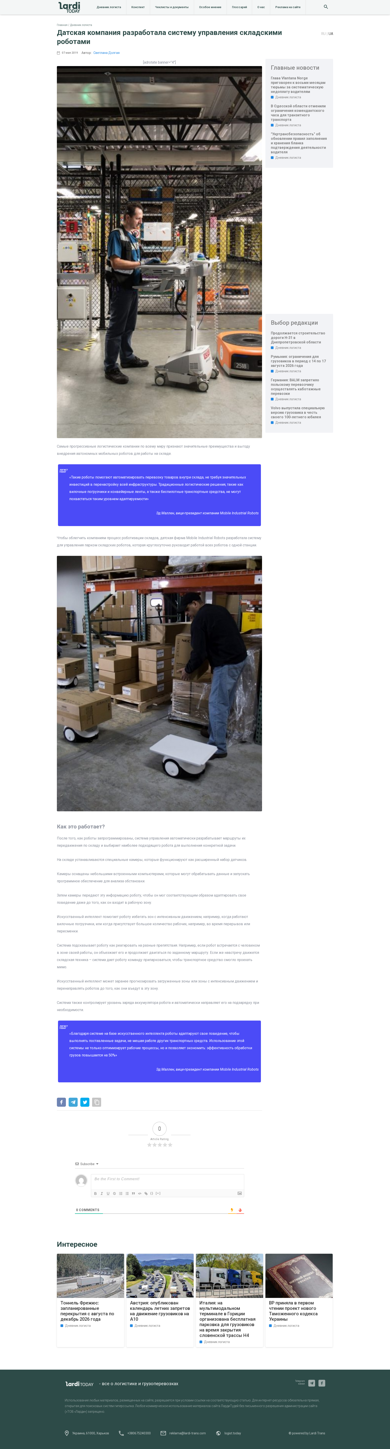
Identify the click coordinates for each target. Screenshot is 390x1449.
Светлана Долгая (106, 53)
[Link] (146, 1193)
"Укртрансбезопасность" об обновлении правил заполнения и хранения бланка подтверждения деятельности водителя (299, 143)
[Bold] (95, 1193)
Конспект (138, 7)
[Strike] (114, 1193)
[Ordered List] (121, 1193)
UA (331, 34)
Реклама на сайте (288, 7)
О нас (261, 7)
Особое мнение (210, 7)
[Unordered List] (127, 1193)
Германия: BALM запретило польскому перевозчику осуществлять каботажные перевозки (296, 387)
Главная (62, 25)
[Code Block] (140, 1193)
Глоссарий (239, 7)
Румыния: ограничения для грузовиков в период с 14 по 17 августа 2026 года (298, 361)
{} (151, 1193)
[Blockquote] (133, 1193)
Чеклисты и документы (172, 7)
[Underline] (108, 1193)
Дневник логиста (109, 7)
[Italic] (102, 1193)
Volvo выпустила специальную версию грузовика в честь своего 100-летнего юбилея (298, 412)
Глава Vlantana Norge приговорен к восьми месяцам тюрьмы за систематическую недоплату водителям (298, 85)
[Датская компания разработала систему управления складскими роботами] (61, 1103)
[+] (158, 1193)
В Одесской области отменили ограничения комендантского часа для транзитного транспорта (298, 113)
